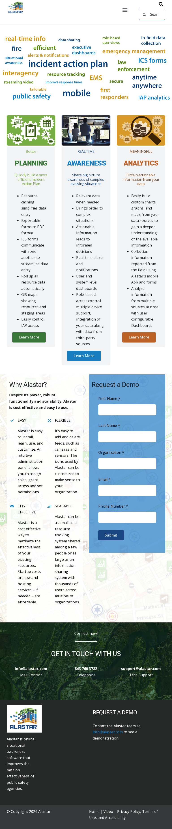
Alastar (44, 811)
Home (94, 811)
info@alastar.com (108, 731)
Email (104, 479)
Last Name (109, 425)
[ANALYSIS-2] (24, 706)
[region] (86, 68)
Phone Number (113, 506)
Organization (111, 452)
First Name (109, 398)
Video (108, 811)
